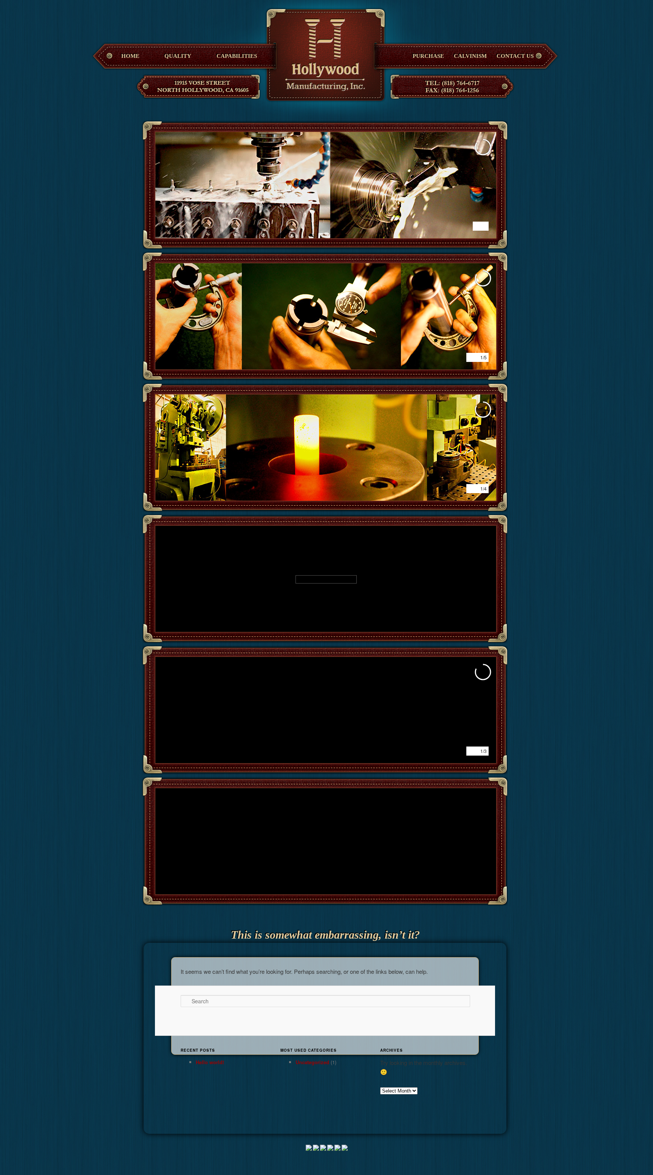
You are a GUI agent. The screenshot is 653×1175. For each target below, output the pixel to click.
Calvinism (470, 56)
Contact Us (515, 56)
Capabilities (237, 56)
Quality (177, 56)
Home (130, 56)
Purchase (428, 56)
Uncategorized (312, 1062)
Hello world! (210, 1062)
